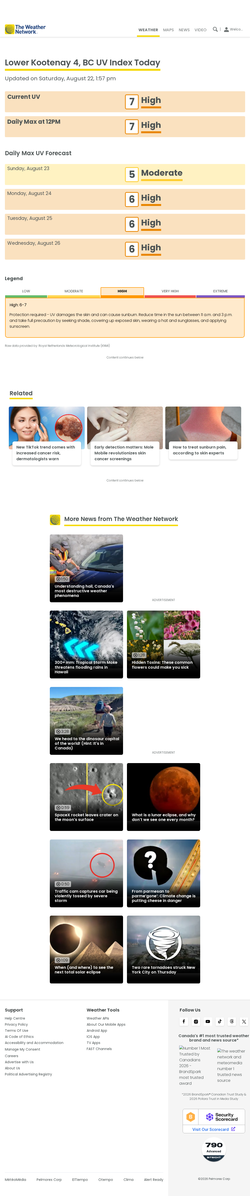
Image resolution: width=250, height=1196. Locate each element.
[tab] (26, 292)
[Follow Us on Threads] (232, 1022)
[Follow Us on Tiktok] (220, 1022)
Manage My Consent (22, 1049)
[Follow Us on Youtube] (208, 1022)
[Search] (215, 29)
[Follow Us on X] (244, 1022)
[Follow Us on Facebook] (184, 1022)
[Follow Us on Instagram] (196, 1022)
